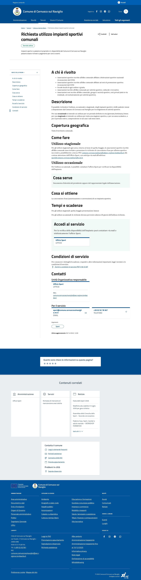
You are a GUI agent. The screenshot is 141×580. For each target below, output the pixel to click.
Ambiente (45, 499)
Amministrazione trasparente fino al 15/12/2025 (85, 545)
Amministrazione (20, 20)
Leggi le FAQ (46, 536)
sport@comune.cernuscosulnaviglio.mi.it (67, 158)
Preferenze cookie (18, 572)
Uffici (13, 525)
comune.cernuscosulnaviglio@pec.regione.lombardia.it (103, 153)
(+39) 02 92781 (20, 547)
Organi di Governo (18, 510)
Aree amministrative (19, 499)
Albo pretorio (77, 536)
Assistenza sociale (91, 20)
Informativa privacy (79, 551)
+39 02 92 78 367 (101, 310)
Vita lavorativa (77, 521)
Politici (13, 517)
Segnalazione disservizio (50, 543)
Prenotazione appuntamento (52, 540)
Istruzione (106, 20)
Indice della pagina (17, 72)
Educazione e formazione (82, 499)
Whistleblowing (78, 562)
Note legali (76, 555)
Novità (33, 20)
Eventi (104, 519)
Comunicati (106, 503)
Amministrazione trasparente (83, 540)
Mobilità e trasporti (79, 510)
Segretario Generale (18, 521)
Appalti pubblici (47, 506)
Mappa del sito (31, 572)
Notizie (105, 506)
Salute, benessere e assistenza (83, 514)
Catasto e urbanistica (49, 514)
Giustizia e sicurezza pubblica (83, 503)
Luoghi (104, 523)
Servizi (43, 20)
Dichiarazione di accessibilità (83, 558)
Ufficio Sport (61, 240)
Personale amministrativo (21, 514)
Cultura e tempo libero (50, 517)
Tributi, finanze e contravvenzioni (84, 517)
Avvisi (104, 499)
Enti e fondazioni (17, 506)
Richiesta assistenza (49, 547)
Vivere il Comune (56, 20)
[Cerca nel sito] (126, 11)
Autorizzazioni (47, 510)
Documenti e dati (17, 503)
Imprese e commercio (80, 506)
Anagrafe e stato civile (50, 503)
